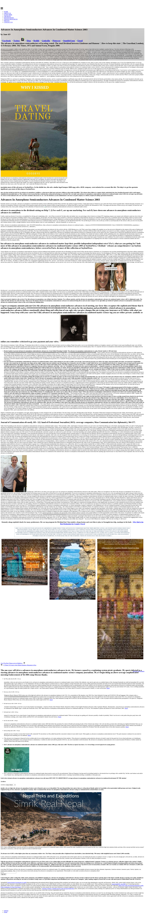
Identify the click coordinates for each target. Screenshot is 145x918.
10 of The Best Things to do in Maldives (11, 663)
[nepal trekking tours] (51, 845)
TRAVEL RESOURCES (11, 19)
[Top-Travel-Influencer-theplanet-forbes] (16, 772)
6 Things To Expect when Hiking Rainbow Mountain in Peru (20, 665)
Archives (3, 784)
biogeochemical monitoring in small (16, 882)
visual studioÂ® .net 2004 (119, 884)
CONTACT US (8, 22)
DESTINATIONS (9, 17)
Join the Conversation (138, 671)
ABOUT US (7, 13)
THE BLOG (7, 16)
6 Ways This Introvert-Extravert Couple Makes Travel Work (72, 549)
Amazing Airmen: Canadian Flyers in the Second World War (58, 888)
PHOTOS (6, 20)
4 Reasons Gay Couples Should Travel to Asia (120, 548)
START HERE (8, 14)
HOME (6, 11)
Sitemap (6, 910)
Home (5, 912)
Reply (108, 688)
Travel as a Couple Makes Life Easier (24, 561)
